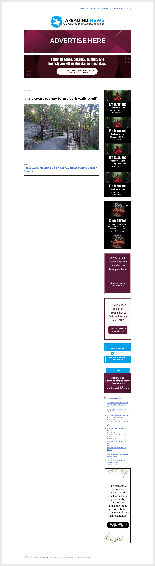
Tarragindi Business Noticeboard (100, 8)
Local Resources (118, 8)
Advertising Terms (53, 558)
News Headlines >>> (118, 370)
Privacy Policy (27, 558)
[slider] (119, 247)
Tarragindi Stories (83, 8)
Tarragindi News (27, 556)
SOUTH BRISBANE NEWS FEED (113, 399)
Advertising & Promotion (85, 558)
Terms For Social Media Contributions (68, 558)
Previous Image (27, 90)
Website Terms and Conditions (39, 558)
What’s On (128, 8)
